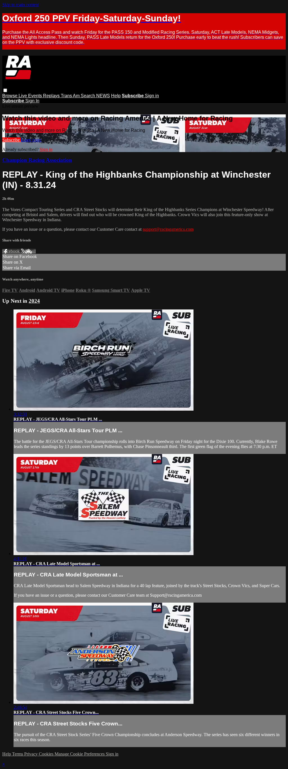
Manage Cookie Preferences (80, 754)
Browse (10, 95)
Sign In (32, 100)
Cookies (47, 754)
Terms (18, 754)
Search (88, 95)
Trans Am (71, 95)
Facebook (11, 251)
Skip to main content (20, 4)
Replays (52, 95)
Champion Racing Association (37, 160)
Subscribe (11, 139)
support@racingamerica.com (168, 229)
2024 (34, 301)
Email (30, 251)
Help (116, 95)
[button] (5, 90)
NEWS (103, 95)
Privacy (31, 754)
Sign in (152, 95)
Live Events (31, 95)
